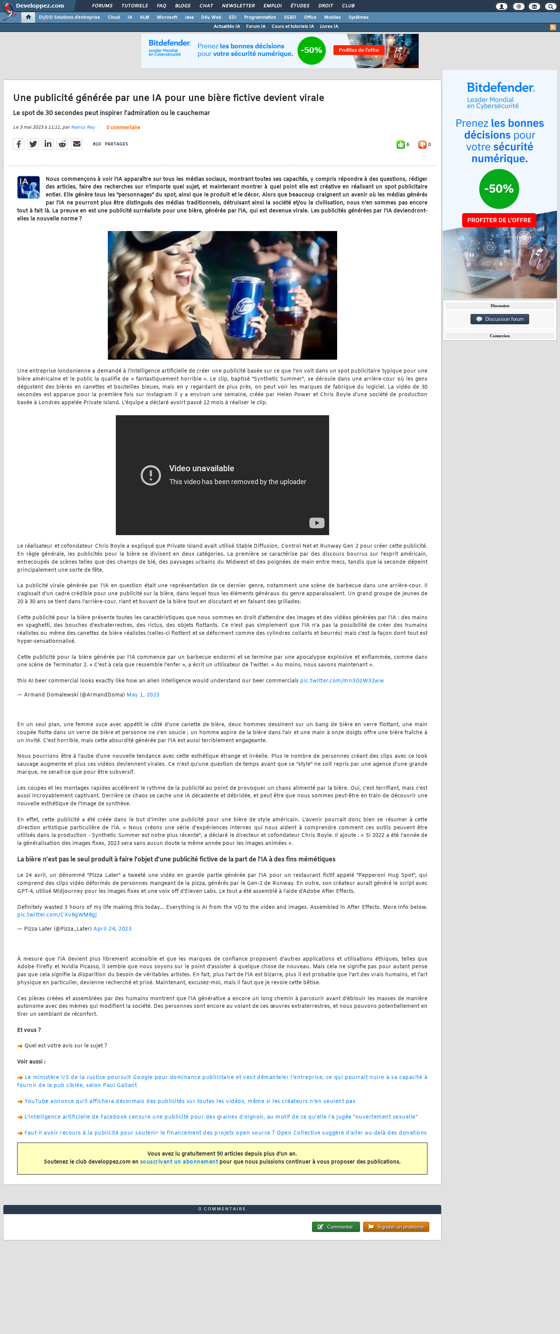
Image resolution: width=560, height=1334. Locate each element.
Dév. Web (211, 17)
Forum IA (256, 26)
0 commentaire (123, 128)
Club (348, 6)
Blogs (182, 6)
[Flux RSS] (553, 27)
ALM (144, 17)
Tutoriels (134, 6)
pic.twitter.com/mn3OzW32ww (342, 681)
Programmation (260, 17)
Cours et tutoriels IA (293, 26)
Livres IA (329, 26)
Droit (325, 6)
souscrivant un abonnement (179, 1162)
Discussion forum (503, 319)
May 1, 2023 (143, 695)
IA (130, 17)
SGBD (290, 17)
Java (189, 17)
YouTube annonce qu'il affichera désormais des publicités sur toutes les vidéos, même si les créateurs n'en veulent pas (189, 1101)
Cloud (114, 17)
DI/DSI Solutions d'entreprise (69, 17)
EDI (233, 17)
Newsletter (238, 6)
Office (310, 17)
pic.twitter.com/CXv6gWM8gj (57, 915)
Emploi (272, 6)
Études (300, 6)
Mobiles (332, 17)
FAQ (161, 6)
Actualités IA (227, 26)
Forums (102, 6)
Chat (205, 6)
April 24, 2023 (112, 929)
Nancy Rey (83, 127)
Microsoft (167, 17)
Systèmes (359, 17)
